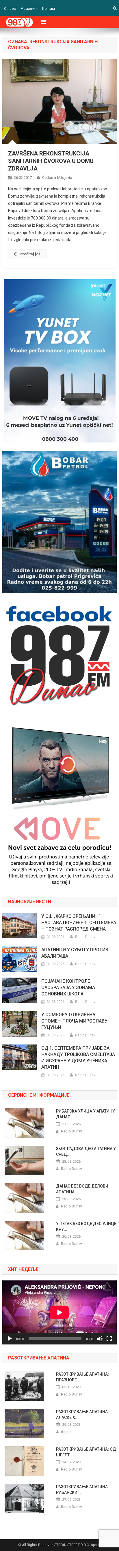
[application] (59, 1312)
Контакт (48, 9)
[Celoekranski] (109, 1339)
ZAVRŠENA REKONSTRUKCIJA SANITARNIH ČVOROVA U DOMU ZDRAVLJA (51, 161)
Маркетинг (29, 9)
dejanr (66, 1432)
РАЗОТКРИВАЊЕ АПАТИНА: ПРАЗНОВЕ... (82, 1377)
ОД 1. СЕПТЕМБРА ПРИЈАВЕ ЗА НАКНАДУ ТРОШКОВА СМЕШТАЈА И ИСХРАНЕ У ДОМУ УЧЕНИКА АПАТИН (78, 1057)
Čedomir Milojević (57, 177)
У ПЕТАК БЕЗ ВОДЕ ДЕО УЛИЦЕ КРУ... (86, 1226)
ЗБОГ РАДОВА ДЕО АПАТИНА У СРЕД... (86, 1151)
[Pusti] (10, 1339)
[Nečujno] (100, 1339)
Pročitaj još (30, 254)
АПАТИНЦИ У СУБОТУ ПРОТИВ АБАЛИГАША (74, 953)
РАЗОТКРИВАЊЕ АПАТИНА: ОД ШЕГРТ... (86, 1452)
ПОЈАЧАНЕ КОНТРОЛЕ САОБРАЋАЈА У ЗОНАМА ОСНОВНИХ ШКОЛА (68, 987)
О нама (10, 9)
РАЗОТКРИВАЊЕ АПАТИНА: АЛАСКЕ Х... (82, 1414)
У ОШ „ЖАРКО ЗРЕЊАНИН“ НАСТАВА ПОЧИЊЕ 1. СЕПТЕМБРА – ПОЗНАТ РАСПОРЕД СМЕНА (78, 923)
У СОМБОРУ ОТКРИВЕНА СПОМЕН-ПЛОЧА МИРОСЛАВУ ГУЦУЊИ (74, 1021)
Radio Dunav (85, 937)
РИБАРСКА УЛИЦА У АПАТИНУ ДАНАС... (85, 1114)
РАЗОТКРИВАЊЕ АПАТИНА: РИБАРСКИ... (82, 1489)
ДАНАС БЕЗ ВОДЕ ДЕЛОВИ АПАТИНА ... (82, 1189)
